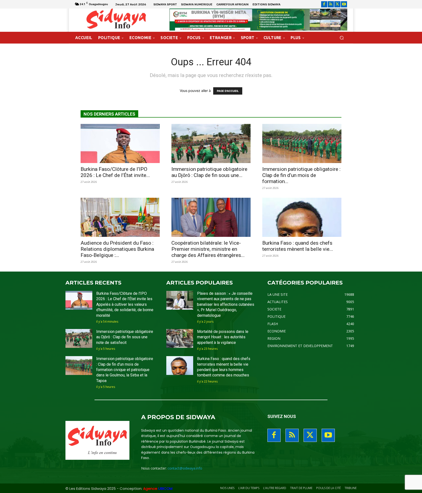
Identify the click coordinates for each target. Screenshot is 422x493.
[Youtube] (344, 4)
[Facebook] (324, 4)
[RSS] (330, 4)
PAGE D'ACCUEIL (228, 91)
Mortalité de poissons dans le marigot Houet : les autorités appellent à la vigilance (222, 337)
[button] (341, 38)
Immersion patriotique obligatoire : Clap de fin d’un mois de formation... (301, 175)
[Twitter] (337, 4)
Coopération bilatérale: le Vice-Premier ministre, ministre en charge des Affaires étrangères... (208, 249)
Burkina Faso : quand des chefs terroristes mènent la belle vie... (297, 246)
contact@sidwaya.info (185, 468)
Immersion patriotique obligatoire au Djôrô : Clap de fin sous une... (209, 172)
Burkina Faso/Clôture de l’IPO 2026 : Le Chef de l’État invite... (115, 172)
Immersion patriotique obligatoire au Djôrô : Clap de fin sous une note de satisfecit (124, 337)
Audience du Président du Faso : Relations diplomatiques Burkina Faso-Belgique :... (117, 249)
